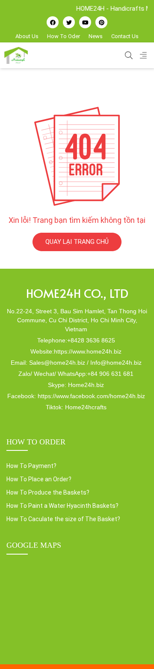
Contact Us (125, 36)
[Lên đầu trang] (135, 648)
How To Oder (63, 36)
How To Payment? (31, 465)
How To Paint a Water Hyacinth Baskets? (62, 505)
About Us (26, 36)
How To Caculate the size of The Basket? (63, 519)
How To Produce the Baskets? (47, 492)
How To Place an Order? (38, 479)
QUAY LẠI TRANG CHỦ (77, 242)
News (96, 36)
